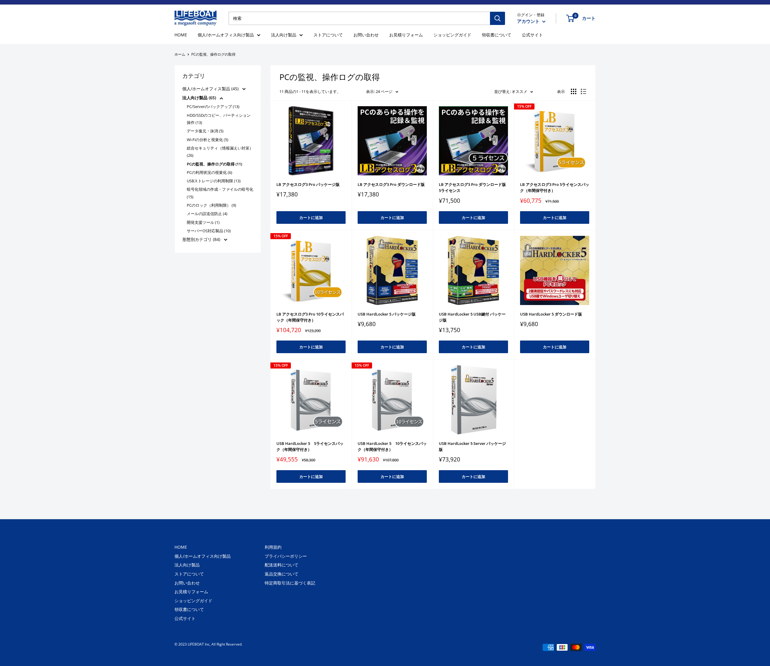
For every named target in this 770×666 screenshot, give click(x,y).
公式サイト (532, 35)
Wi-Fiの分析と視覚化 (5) (207, 139)
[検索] (497, 18)
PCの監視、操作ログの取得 (213, 54)
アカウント (529, 21)
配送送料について (281, 565)
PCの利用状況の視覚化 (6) (209, 172)
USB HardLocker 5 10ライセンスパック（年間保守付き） (392, 446)
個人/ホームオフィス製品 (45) (211, 88)
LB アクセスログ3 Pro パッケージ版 (308, 184)
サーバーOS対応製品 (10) (209, 230)
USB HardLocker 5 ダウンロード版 (551, 314)
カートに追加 (311, 217)
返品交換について (281, 574)
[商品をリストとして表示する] (583, 91)
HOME (180, 35)
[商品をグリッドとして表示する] (573, 91)
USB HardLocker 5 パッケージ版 (387, 314)
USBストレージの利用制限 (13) (214, 180)
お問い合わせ (366, 35)
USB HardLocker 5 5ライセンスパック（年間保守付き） (309, 446)
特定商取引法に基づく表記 (290, 583)
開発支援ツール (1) (203, 222)
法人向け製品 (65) (199, 97)
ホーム (179, 54)
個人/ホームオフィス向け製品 (226, 35)
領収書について (496, 35)
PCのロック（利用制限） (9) (211, 205)
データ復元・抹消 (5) (205, 131)
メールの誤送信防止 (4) (207, 213)
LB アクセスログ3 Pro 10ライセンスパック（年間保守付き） (310, 317)
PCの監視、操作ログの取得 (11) (214, 164)
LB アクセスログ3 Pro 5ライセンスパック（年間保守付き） (554, 187)
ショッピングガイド (452, 35)
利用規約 (273, 547)
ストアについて (328, 35)
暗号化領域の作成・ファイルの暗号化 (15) (220, 193)
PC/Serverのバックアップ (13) (213, 106)
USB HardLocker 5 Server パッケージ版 (472, 446)
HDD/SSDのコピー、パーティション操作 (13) (219, 119)
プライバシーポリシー (286, 556)
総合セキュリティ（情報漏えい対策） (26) (220, 151)
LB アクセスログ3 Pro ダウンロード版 (391, 184)
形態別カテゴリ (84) (201, 239)
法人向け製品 (283, 35)
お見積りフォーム (406, 35)
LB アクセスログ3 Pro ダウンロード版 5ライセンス (472, 187)
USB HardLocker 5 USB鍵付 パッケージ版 (472, 317)
